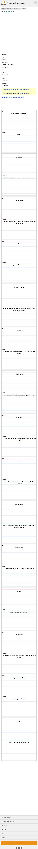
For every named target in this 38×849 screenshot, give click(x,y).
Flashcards (9, 8)
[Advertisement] (19, 33)
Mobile (3, 837)
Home (3, 8)
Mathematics (17, 8)
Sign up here (25, 93)
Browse (4, 825)
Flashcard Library (7, 821)
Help (2, 833)
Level (3, 78)
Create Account (19, 843)
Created (4, 83)
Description (5, 62)
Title (3, 57)
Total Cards (5, 68)
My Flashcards (6, 817)
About (3, 829)
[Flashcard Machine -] (13, 4)
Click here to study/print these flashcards (16, 89)
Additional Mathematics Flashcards (13, 97)
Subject (4, 73)
